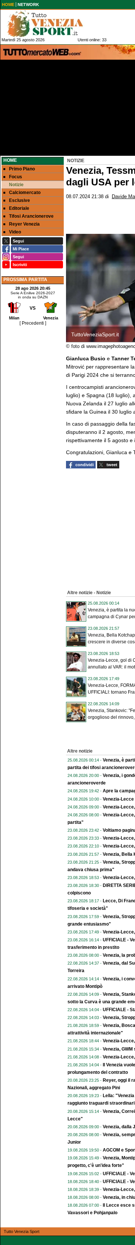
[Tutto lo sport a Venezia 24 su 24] (51, 24)
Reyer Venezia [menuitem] (24, 224)
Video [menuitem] (15, 232)
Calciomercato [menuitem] (24, 192)
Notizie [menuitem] (16, 184)
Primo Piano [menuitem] (22, 169)
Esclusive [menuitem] (19, 200)
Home (10, 160)
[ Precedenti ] (33, 323)
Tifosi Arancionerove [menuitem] (31, 216)
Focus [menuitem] (15, 176)
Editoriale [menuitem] (19, 208)
